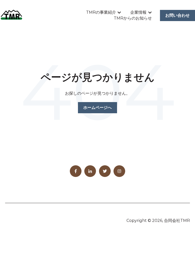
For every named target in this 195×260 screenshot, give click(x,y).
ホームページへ (97, 107)
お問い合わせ (177, 15)
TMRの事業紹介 (101, 12)
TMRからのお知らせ (133, 18)
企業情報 (138, 12)
